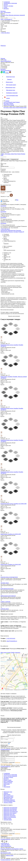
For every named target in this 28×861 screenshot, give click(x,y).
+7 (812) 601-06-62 (10, 638)
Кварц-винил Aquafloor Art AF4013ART (11, 564)
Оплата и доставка (8, 5)
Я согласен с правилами (10, 763)
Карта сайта (7, 784)
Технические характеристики (8, 230)
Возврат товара (7, 780)
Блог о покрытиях (8, 781)
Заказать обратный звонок (7, 62)
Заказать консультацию (14, 316)
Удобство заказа (5, 608)
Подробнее (3, 205)
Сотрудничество (14, 159)
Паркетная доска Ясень (9, 815)
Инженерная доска (8, 797)
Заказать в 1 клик (5, 196)
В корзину (3, 169)
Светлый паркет (8, 819)
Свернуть (3, 170)
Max (5, 59)
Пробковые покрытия (9, 799)
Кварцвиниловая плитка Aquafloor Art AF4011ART (14, 503)
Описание (18, 230)
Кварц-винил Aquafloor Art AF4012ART (11, 534)
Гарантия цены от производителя (9, 577)
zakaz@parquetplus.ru (6, 61)
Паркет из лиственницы (10, 817)
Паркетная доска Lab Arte (10, 810)
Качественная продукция (7, 588)
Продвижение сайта (6, 852)
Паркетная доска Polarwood (11, 811)
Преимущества (4, 231)
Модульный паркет (8, 795)
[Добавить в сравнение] (14, 337)
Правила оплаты (8, 782)
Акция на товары (8, 802)
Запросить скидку (5, 159)
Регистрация (7, 12)
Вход (2, 12)
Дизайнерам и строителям (10, 3)
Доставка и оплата (8, 777)
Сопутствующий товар (9, 801)
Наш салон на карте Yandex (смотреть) (10, 652)
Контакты (6, 8)
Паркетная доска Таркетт (10, 813)
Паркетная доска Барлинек (10, 807)
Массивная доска (8, 798)
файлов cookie (9, 855)
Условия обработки (5, 749)
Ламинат (6, 793)
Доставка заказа (5, 582)
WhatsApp (3, 45)
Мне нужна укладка (6, 769)
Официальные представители (8, 595)
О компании (7, 1)
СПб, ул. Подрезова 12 (6, 19)
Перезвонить (4, 836)
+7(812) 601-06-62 (5, 32)
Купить (2, 353)
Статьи (5, 7)
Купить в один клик (6, 350)
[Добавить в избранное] (14, 339)
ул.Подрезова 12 (5, 843)
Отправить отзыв (5, 750)
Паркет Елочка (7, 818)
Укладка (6, 4)
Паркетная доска (8, 791)
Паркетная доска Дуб (9, 814)
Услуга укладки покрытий (10, 776)
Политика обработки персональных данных (12, 848)
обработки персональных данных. (10, 763)
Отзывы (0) (21, 231)
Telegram (3, 58)
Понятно (3, 856)
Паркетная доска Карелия (10, 809)
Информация (5, 201)
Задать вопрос (4, 119)
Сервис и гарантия (5, 601)
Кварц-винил (7, 794)
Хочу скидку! (4, 768)
